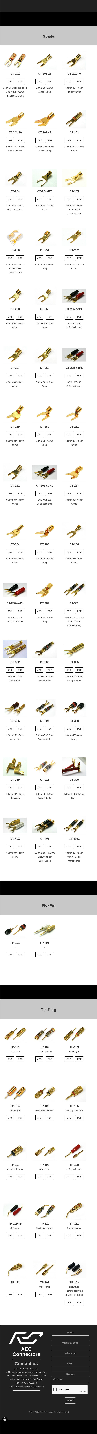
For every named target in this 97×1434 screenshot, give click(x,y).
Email (70, 1363)
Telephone (70, 1353)
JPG (10, 81)
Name (70, 1332)
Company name (70, 1343)
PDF (20, 81)
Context (70, 1374)
